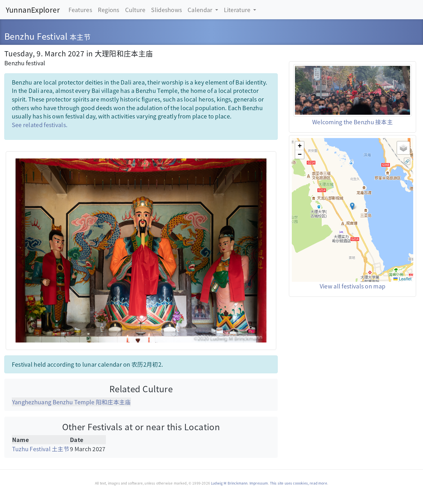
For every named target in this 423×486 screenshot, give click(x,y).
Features (80, 9)
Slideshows (166, 9)
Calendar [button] (201, 9)
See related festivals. (40, 124)
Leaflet (405, 278)
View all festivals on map (352, 286)
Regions (108, 9)
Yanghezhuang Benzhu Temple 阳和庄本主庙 (71, 402)
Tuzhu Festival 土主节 (40, 449)
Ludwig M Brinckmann (229, 483)
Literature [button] (238, 9)
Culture (135, 9)
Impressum (258, 483)
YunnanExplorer (33, 9)
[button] (352, 206)
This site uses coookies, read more (298, 483)
